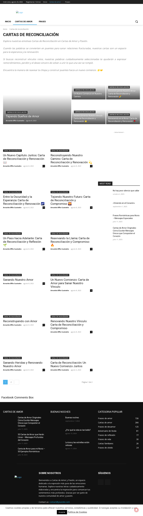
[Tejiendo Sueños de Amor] (37, 99)
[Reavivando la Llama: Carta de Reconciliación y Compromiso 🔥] (71, 224)
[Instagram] (126, 2)
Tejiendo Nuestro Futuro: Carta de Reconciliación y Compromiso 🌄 (70, 200)
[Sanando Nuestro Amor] (24, 265)
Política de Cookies (77, 512)
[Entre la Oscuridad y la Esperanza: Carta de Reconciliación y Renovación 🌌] (24, 182)
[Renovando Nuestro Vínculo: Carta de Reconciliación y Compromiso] (71, 307)
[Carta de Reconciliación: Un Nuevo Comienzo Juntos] (71, 348)
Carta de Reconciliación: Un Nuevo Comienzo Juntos (68, 364)
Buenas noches (72, 417)
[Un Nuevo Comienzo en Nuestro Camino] (89, 87)
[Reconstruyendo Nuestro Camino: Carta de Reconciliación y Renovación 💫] (71, 141)
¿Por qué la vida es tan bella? (78, 430)
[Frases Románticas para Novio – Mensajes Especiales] (104, 218)
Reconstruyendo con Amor (20, 321)
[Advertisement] (68, 12)
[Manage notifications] (136, 510)
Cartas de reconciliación (17, 112)
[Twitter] (130, 2)
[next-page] (17, 382)
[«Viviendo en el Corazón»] (104, 206)
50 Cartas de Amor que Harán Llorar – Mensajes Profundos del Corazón (31, 437)
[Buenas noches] (57, 420)
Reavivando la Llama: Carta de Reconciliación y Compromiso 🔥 (70, 242)
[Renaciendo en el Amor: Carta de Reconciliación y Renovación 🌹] (123, 112)
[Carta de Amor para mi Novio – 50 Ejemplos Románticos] (9, 451)
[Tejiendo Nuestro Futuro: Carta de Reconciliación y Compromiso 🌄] (71, 182)
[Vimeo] (134, 2)
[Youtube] (138, 2)
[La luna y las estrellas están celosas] (57, 445)
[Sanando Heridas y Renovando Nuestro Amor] (24, 348)
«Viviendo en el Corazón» (124, 203)
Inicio (5, 29)
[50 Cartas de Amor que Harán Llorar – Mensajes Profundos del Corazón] (9, 437)
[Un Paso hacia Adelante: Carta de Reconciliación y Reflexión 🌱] (24, 224)
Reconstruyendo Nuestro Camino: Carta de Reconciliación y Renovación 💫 (71, 159)
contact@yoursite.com (59, 502)
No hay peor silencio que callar (126, 191)
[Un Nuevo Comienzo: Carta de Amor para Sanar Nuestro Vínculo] (71, 265)
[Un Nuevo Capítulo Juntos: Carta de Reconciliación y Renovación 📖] (24, 141)
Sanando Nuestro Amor (18, 279)
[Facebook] (122, 2)
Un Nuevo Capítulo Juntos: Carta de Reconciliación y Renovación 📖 (24, 159)
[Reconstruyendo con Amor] (24, 307)
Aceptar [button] (62, 512)
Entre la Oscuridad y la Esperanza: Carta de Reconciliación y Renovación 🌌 (24, 200)
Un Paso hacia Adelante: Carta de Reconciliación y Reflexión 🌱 (22, 242)
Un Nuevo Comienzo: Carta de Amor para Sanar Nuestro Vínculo (70, 283)
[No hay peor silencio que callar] (104, 193)
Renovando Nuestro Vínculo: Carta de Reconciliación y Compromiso (69, 325)
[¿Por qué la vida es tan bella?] (57, 433)
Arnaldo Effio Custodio (12, 166)
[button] (136, 21)
